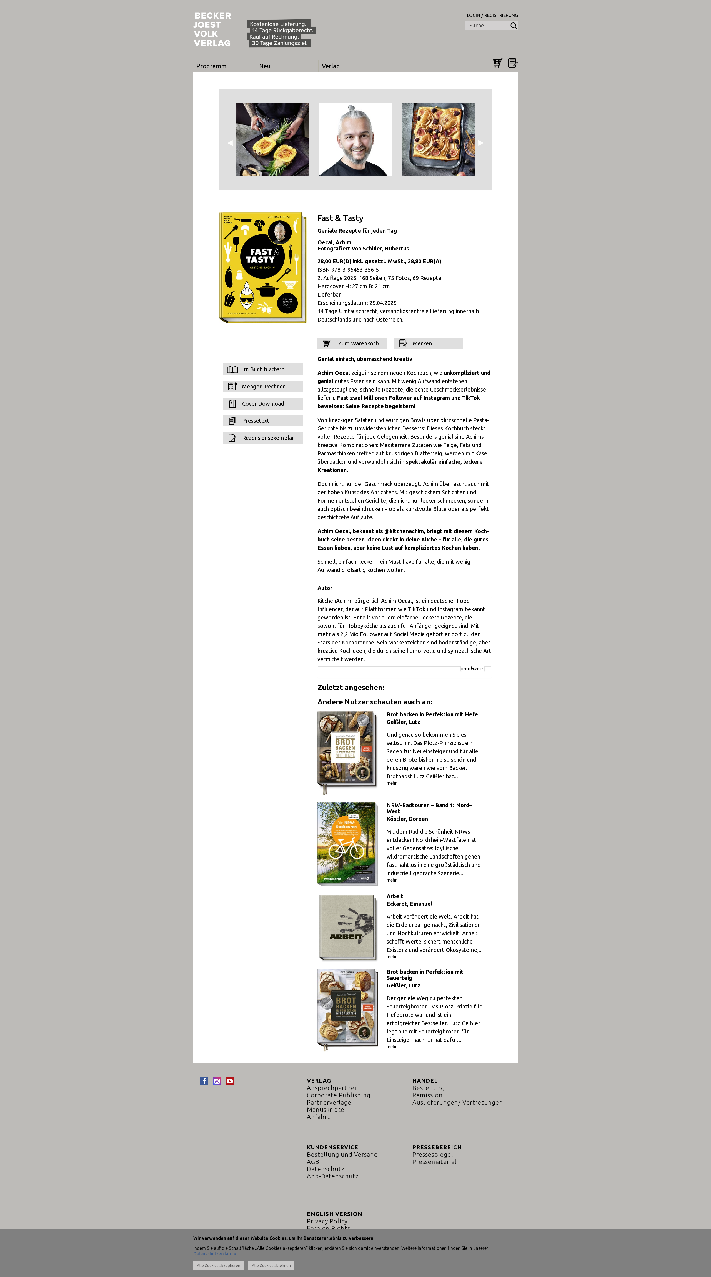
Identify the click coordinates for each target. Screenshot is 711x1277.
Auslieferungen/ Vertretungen (457, 1102)
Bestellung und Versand (342, 1154)
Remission (427, 1095)
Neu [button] (265, 65)
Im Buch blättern (263, 369)
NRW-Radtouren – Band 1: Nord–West (429, 808)
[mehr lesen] (480, 675)
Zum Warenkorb (358, 343)
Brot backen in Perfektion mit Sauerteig (425, 975)
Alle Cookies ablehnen (271, 1265)
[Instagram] (217, 1081)
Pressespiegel (432, 1154)
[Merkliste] (513, 63)
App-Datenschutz (333, 1176)
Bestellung (428, 1087)
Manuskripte (325, 1109)
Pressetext (255, 420)
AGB (313, 1161)
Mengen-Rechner (263, 386)
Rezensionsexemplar (268, 438)
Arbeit (395, 896)
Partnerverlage (329, 1102)
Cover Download (263, 403)
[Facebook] (204, 1081)
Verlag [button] (331, 65)
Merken (422, 343)
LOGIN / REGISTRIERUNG (492, 15)
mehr (392, 783)
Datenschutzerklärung (215, 1253)
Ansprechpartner (332, 1087)
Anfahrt (318, 1116)
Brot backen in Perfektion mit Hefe (432, 714)
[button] (233, 139)
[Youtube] (230, 1081)
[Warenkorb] (498, 63)
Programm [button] (211, 65)
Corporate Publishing (338, 1095)
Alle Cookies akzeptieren (218, 1265)
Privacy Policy (327, 1221)
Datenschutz (325, 1168)
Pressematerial (434, 1161)
